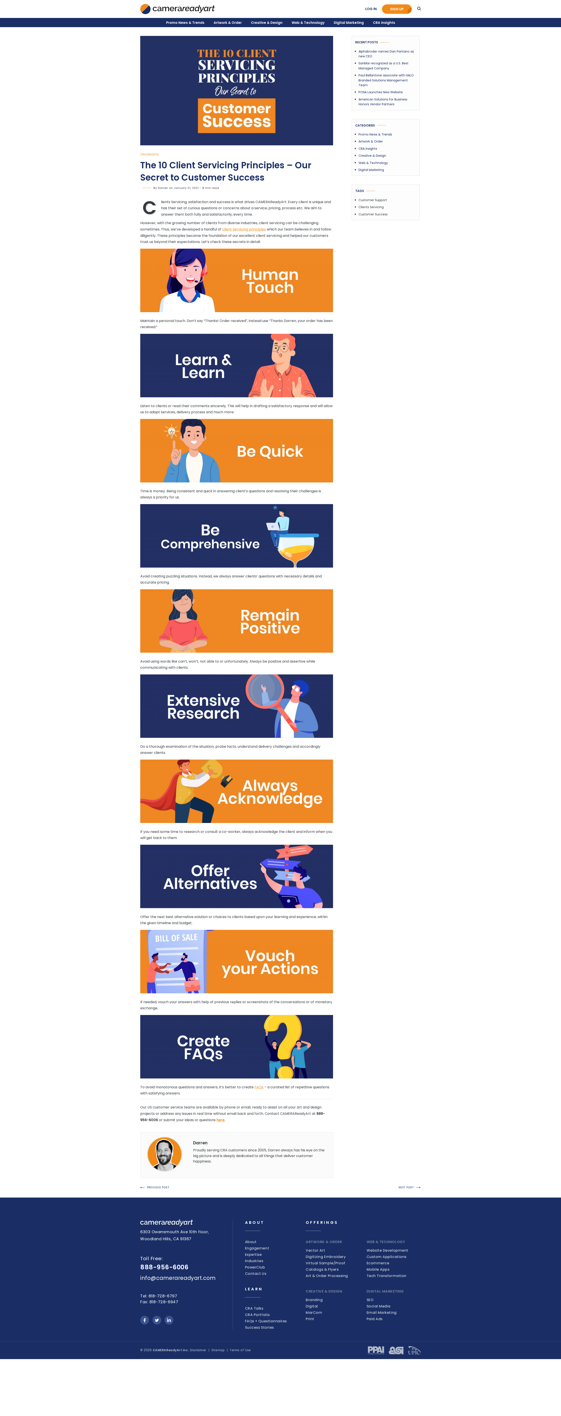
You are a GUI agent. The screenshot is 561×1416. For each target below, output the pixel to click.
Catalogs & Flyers (322, 1269)
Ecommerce (378, 1263)
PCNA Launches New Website (381, 92)
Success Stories (259, 1327)
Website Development (387, 1250)
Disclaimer (198, 1350)
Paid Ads (375, 1318)
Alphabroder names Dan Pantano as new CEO (386, 53)
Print (310, 1318)
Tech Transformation (387, 1275)
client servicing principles (244, 229)
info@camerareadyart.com (178, 1278)
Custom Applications (387, 1256)
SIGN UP (397, 9)
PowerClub (255, 1267)
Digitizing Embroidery (326, 1256)
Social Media (379, 1306)
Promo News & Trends (185, 22)
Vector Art (315, 1250)
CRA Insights (384, 22)
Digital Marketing (349, 22)
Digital (312, 1306)
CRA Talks (254, 1308)
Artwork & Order (228, 22)
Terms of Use (240, 1350)
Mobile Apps (378, 1269)
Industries (254, 1260)
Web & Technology (308, 22)
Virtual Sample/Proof (325, 1263)
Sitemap (218, 1350)
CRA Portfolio (257, 1314)
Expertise (253, 1254)
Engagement (257, 1248)
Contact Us (255, 1273)
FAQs (258, 1087)
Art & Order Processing (327, 1275)
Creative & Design (266, 22)
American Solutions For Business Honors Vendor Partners (383, 101)
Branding (314, 1299)
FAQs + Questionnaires (266, 1321)
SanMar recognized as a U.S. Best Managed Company (383, 65)
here (221, 1119)
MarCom (314, 1312)
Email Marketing (382, 1312)
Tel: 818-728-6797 (158, 1296)
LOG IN (371, 9)
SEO (370, 1299)
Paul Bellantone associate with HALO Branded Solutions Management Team (386, 80)
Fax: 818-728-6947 (159, 1302)
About (251, 1241)
